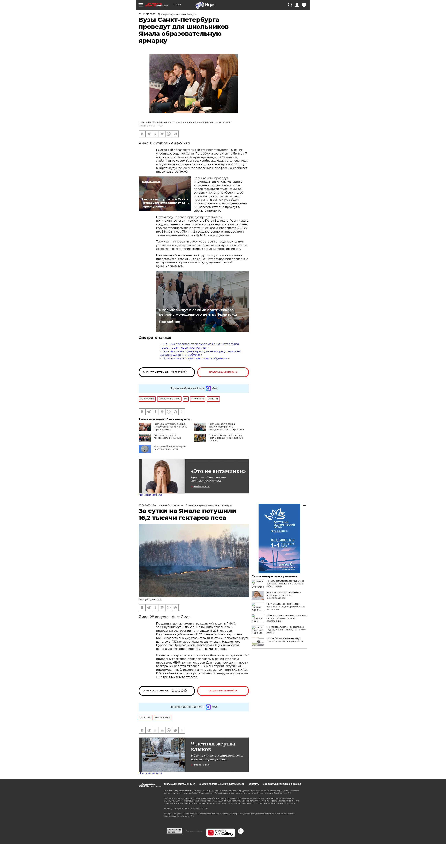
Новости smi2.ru (150, 494)
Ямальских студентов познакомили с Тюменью (167, 436)
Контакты (254, 784)
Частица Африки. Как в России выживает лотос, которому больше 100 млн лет (286, 607)
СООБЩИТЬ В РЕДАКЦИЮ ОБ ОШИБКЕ (282, 784)
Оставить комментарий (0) (223, 372)
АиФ (159, 599)
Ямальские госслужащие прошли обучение (195, 358)
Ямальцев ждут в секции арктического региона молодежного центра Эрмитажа (198, 312)
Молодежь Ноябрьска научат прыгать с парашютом (170, 447)
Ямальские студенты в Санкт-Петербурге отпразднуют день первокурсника (170, 427)
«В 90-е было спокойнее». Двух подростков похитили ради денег (285, 639)
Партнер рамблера (194, 831)
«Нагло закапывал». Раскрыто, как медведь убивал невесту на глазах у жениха (286, 630)
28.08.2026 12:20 (147, 505)
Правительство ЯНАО (151, 125)
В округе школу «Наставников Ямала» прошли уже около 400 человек (226, 438)
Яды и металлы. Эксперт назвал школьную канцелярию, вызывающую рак (284, 595)
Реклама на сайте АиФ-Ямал (179, 784)
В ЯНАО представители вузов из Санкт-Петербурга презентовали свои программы (199, 345)
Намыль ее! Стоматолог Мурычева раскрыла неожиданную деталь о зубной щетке (285, 584)
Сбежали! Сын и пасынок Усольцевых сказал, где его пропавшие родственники (287, 618)
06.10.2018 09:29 (147, 14)
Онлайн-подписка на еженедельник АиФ (222, 784)
